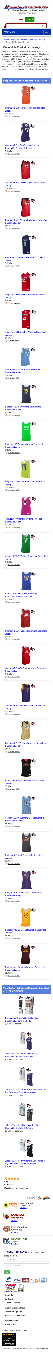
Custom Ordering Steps (15, 1307)
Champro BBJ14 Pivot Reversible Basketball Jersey (25, 109)
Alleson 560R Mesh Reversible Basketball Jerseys (24, 782)
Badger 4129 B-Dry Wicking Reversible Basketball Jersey (23, 408)
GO (7, 1272)
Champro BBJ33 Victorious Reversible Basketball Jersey (22, 371)
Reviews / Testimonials (15, 1315)
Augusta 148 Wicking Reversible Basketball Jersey (25, 483)
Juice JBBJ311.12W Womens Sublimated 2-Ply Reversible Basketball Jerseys (25, 1091)
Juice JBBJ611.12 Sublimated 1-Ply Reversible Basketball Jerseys (21, 1126)
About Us (9, 1295)
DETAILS (23, 1208)
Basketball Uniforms (19, 39)
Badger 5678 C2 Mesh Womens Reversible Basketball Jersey (25, 969)
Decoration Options (13, 1311)
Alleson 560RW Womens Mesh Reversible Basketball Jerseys (24, 819)
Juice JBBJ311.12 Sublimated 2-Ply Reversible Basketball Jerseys (21, 1055)
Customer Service (12, 1302)
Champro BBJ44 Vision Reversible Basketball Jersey (26, 632)
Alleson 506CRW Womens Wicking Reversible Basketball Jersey (21, 595)
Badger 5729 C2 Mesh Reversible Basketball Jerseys (25, 931)
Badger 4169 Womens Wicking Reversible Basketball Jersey (24, 445)
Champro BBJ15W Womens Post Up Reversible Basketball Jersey (22, 147)
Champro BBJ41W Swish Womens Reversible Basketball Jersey (26, 221)
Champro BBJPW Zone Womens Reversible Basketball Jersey (25, 744)
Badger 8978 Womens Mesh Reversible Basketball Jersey (23, 894)
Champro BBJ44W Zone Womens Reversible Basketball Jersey (26, 670)
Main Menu (9, 31)
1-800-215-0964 (26, 13)
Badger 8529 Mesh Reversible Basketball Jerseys (24, 856)
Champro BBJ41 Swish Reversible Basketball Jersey (26, 184)
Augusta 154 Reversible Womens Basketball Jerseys (25, 333)
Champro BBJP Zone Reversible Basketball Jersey (25, 707)
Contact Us (9, 1299)
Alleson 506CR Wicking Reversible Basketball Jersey (26, 557)
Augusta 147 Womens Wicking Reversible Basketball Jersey (24, 520)
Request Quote (11, 1320)
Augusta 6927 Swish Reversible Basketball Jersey (25, 259)
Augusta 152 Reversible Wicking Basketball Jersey (25, 296)
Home (6, 39)
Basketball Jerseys (37, 39)
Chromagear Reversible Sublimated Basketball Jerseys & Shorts (21, 1019)
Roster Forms (10, 1324)
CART (29, 19)
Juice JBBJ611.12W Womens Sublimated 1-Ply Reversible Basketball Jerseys (25, 1162)
